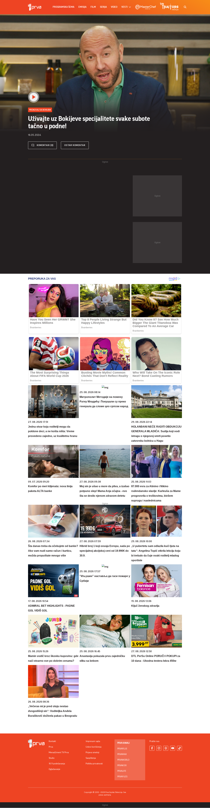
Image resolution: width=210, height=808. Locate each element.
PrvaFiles (122, 776)
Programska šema (63, 7)
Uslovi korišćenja (93, 747)
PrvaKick (122, 765)
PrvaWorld (123, 760)
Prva (51, 747)
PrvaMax (122, 754)
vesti (124, 7)
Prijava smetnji (92, 752)
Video (114, 7)
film (93, 7)
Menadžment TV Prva (59, 752)
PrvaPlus (122, 749)
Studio (51, 758)
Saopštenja (91, 758)
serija (103, 7)
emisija (82, 7)
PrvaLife (121, 771)
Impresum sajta (93, 741)
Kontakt (52, 741)
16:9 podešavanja (57, 764)
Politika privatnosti (94, 764)
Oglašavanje (54, 769)
